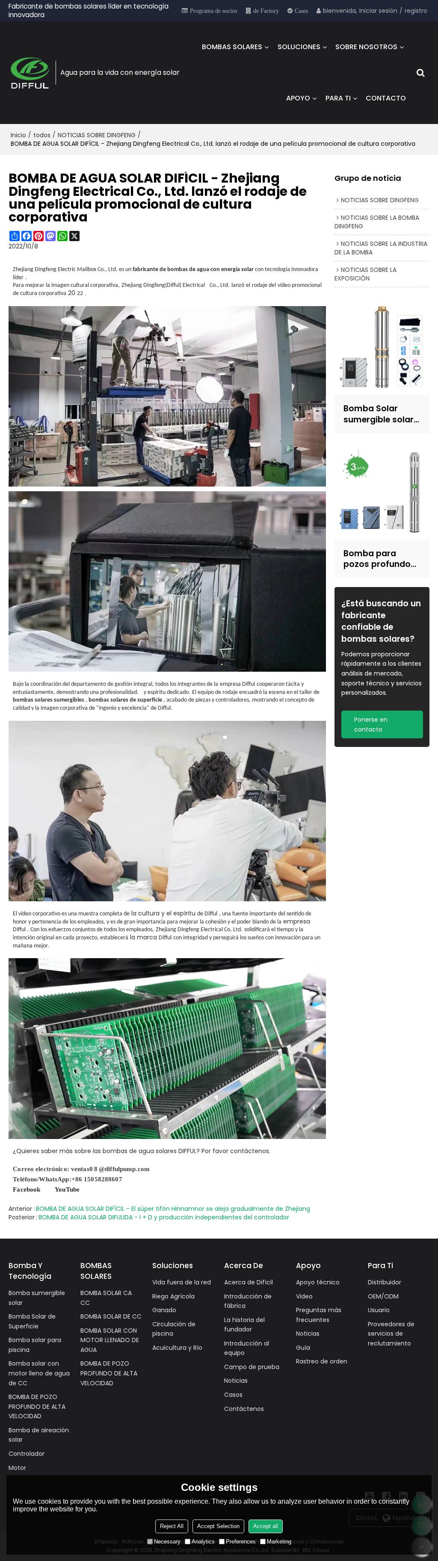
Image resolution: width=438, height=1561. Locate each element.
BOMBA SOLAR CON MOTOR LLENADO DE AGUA (109, 1340)
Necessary (167, 1541)
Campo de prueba (251, 1367)
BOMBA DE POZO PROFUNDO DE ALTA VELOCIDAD (37, 1406)
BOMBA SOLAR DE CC (111, 1316)
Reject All (171, 1526)
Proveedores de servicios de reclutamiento (391, 1334)
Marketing (279, 1541)
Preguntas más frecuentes (318, 1315)
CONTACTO (386, 98)
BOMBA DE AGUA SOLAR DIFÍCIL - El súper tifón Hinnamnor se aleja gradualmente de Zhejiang (173, 1208)
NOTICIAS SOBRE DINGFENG (97, 135)
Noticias (236, 1380)
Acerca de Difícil (248, 1282)
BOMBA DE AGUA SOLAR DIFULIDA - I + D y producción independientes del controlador (163, 1217)
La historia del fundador (244, 1325)
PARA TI (338, 98)
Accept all (265, 1526)
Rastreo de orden (321, 1361)
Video (304, 1296)
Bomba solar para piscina (35, 1345)
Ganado (164, 1310)
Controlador (26, 1453)
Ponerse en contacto (371, 724)
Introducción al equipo (246, 1348)
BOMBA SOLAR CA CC (106, 1298)
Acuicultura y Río (177, 1347)
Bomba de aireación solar (39, 1435)
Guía (303, 1347)
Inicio (18, 135)
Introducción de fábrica (248, 1301)
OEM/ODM (383, 1296)
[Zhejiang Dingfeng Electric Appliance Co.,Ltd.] (30, 73)
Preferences (241, 1541)
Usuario (379, 1310)
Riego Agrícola (173, 1296)
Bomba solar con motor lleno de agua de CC (39, 1373)
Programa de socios (213, 11)
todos (41, 135)
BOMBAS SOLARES (232, 47)
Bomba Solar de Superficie (32, 1321)
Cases (301, 11)
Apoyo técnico (318, 1282)
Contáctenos (244, 1409)
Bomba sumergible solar (37, 1298)
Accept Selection (218, 1526)
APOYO (298, 98)
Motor (17, 1468)
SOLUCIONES (299, 47)
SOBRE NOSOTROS (366, 47)
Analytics (203, 1541)
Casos (233, 1394)
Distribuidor (384, 1282)
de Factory (266, 11)
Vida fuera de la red (181, 1282)
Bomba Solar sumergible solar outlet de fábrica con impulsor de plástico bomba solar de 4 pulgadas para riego (378, 414)
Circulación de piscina (173, 1329)
